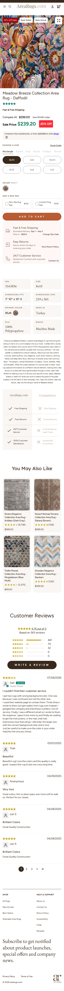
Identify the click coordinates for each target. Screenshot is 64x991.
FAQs (39, 925)
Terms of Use (27, 976)
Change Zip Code (51, 234)
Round (36, 151)
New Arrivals (8, 907)
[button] (9, 103)
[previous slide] (4, 53)
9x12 (11, 169)
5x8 (32, 160)
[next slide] (59, 53)
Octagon (46, 151)
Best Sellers (8, 913)
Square (19, 151)
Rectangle (8, 151)
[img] (9, 677)
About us (41, 901)
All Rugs (6, 901)
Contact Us (53, 261)
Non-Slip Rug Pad (19, 203)
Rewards (40, 931)
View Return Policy (50, 247)
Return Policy (43, 913)
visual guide (55, 145)
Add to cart (32, 216)
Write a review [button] (32, 664)
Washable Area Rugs (12, 919)
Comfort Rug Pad (49, 203)
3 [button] (31, 869)
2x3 (52, 169)
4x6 (32, 169)
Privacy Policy (9, 976)
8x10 (11, 160)
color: (10, 183)
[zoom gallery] (58, 20)
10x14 (52, 160)
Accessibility (42, 919)
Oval (28, 151)
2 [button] (26, 869)
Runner (58, 151)
